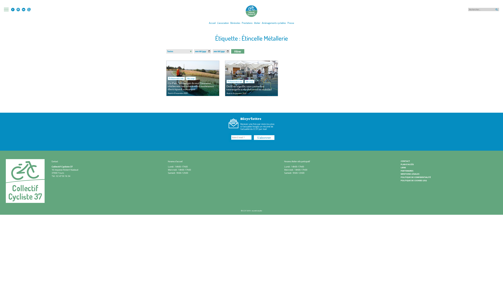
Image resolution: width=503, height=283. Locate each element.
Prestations (247, 22)
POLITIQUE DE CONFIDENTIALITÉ (416, 177)
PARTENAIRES (407, 171)
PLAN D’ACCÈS (407, 164)
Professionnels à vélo (176, 78)
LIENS (403, 167)
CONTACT (405, 161)
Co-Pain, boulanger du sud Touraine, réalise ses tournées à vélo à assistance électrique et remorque (191, 86)
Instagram (18, 9)
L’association (223, 22)
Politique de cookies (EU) (414, 180)
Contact (29, 9)
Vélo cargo (191, 78)
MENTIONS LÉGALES (410, 174)
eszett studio (257, 210)
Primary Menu (7, 9)
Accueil (212, 22)
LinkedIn (23, 9)
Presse (291, 22)
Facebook (13, 9)
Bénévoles (235, 22)
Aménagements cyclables (274, 22)
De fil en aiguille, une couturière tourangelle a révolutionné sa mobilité (249, 88)
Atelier (257, 22)
